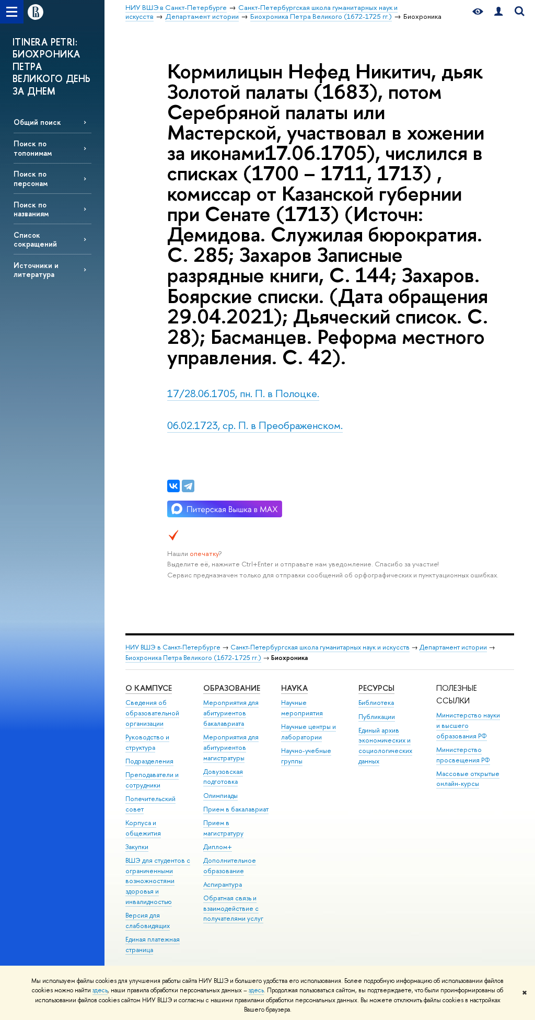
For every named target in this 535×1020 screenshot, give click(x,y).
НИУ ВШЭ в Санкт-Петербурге (172, 647)
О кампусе (148, 687)
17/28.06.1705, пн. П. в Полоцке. (243, 393)
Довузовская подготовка (223, 776)
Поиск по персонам (31, 178)
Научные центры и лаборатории (308, 731)
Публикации (376, 716)
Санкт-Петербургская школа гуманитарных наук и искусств (320, 647)
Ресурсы (376, 687)
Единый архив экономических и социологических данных (385, 746)
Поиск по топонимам (33, 147)
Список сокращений (35, 239)
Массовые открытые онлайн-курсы (467, 779)
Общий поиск (37, 122)
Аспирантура (222, 884)
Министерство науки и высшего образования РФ (468, 725)
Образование (231, 687)
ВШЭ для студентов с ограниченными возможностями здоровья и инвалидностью (157, 881)
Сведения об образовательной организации (152, 713)
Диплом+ (217, 846)
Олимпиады (220, 795)
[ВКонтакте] (173, 486)
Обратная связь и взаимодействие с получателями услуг (233, 908)
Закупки (136, 846)
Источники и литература (36, 269)
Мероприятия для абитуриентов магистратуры (231, 747)
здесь (100, 990)
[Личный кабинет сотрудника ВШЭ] (498, 12)
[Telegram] (188, 486)
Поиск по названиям (31, 209)
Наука (294, 687)
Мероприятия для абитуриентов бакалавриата (231, 713)
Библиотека (376, 702)
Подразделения (149, 761)
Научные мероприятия (302, 707)
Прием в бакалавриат (236, 809)
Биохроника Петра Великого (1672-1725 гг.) (193, 657)
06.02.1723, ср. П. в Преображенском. (255, 425)
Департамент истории (453, 647)
